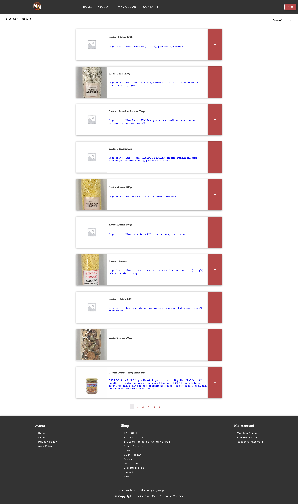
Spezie (128, 459)
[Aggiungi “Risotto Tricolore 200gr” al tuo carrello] (215, 345)
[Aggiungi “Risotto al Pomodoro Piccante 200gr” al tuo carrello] (215, 119)
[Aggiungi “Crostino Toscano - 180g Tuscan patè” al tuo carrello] (215, 382)
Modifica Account (248, 433)
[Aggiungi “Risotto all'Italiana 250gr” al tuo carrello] (215, 44)
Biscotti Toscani (134, 467)
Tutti (127, 476)
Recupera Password (250, 441)
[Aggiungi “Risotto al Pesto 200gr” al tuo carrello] (215, 82)
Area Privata (46, 446)
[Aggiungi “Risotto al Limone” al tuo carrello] (215, 269)
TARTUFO (130, 433)
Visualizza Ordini (248, 437)
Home (87, 6)
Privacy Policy (47, 441)
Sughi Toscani (133, 454)
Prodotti (105, 6)
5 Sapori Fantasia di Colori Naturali (147, 441)
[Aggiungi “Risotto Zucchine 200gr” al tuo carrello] (215, 232)
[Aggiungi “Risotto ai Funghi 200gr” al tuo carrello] (215, 157)
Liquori (128, 472)
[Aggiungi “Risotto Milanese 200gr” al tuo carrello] (215, 194)
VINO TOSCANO (135, 437)
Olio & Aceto (132, 463)
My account (128, 6)
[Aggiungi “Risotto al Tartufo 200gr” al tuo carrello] (215, 307)
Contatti (150, 6)
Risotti (128, 450)
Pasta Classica (134, 446)
